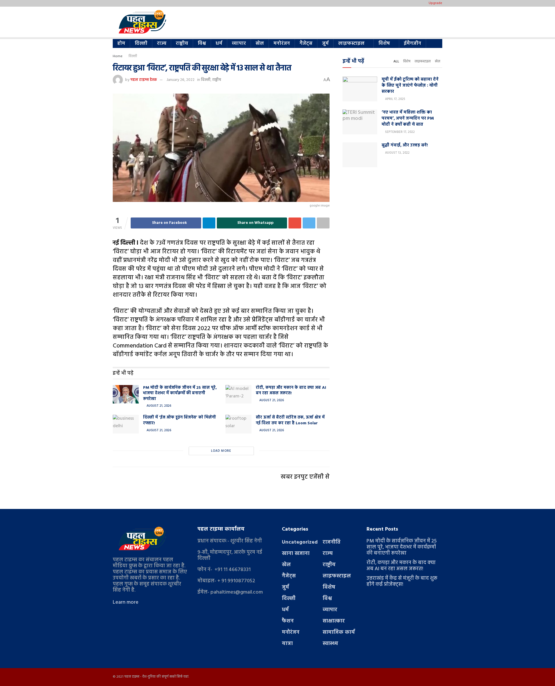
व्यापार (239, 43)
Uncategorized (300, 542)
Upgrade (435, 3)
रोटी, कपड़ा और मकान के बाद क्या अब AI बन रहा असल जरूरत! (291, 390)
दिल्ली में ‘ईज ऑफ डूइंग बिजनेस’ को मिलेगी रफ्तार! (179, 420)
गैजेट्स (305, 43)
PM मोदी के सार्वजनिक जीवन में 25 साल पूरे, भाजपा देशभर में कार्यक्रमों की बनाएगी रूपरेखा (180, 393)
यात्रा (287, 643)
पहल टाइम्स (131, 677)
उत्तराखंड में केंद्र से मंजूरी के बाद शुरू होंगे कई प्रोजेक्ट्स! (402, 581)
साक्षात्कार (334, 621)
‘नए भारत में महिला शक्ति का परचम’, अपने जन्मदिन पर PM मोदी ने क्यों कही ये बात (408, 118)
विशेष (384, 43)
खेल (260, 43)
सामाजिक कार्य (339, 632)
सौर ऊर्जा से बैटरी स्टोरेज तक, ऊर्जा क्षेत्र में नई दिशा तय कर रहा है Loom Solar (290, 420)
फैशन (288, 621)
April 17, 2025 (394, 99)
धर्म (219, 43)
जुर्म (325, 43)
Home (118, 56)
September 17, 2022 (399, 132)
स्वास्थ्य (330, 643)
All (396, 61)
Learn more (125, 602)
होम (121, 43)
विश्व (202, 43)
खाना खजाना (296, 553)
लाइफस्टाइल (351, 43)
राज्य (161, 43)
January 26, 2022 (180, 80)
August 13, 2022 (397, 152)
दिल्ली (141, 43)
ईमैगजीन (412, 43)
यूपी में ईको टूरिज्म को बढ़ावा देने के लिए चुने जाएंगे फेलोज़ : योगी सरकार (410, 85)
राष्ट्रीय (182, 43)
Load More (221, 450)
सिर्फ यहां (182, 677)
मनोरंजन (281, 43)
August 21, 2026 (158, 405)
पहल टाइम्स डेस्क (143, 80)
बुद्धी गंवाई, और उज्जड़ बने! (405, 145)
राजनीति (332, 542)
